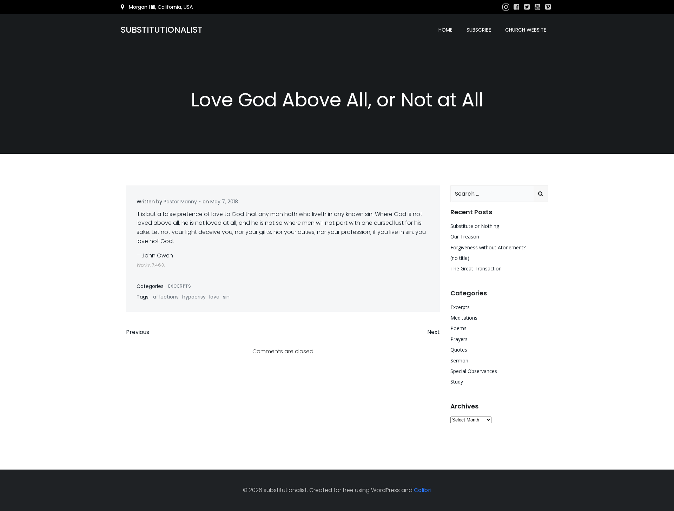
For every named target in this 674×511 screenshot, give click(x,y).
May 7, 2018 (224, 201)
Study (456, 381)
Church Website (525, 29)
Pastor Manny (180, 201)
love (214, 296)
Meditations (463, 317)
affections (166, 296)
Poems (458, 328)
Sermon (459, 360)
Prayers (459, 339)
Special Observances (473, 371)
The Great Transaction (476, 268)
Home (445, 29)
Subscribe (479, 29)
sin (226, 296)
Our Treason (464, 236)
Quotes (458, 349)
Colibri (422, 490)
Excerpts (179, 286)
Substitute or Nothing (474, 226)
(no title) (459, 258)
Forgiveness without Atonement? (488, 247)
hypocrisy (194, 296)
